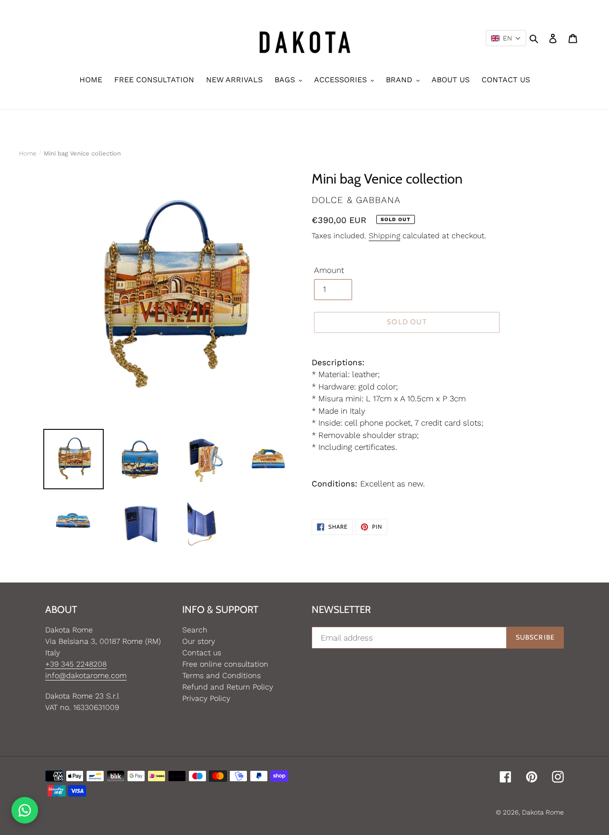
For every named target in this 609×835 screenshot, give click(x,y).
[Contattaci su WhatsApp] (24, 810)
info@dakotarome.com (86, 675)
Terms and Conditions (221, 675)
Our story (198, 641)
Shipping (384, 235)
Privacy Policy (206, 698)
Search (194, 629)
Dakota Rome (543, 812)
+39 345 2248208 (76, 664)
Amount (329, 270)
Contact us (201, 652)
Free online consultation (225, 664)
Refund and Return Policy (227, 686)
